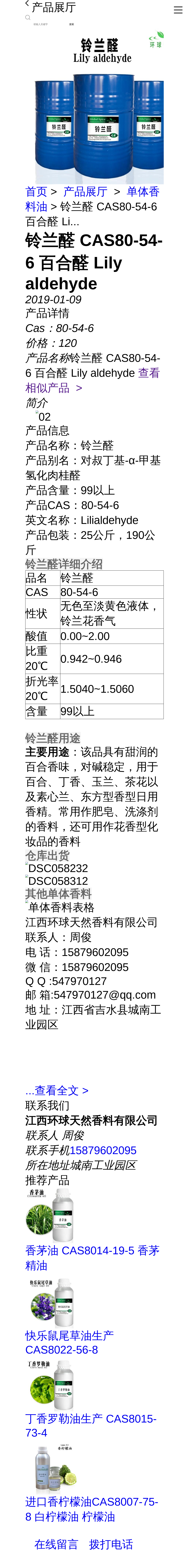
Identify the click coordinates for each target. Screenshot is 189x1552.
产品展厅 (85, 191)
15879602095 (103, 1150)
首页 (36, 191)
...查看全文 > (57, 1090)
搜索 (71, 24)
